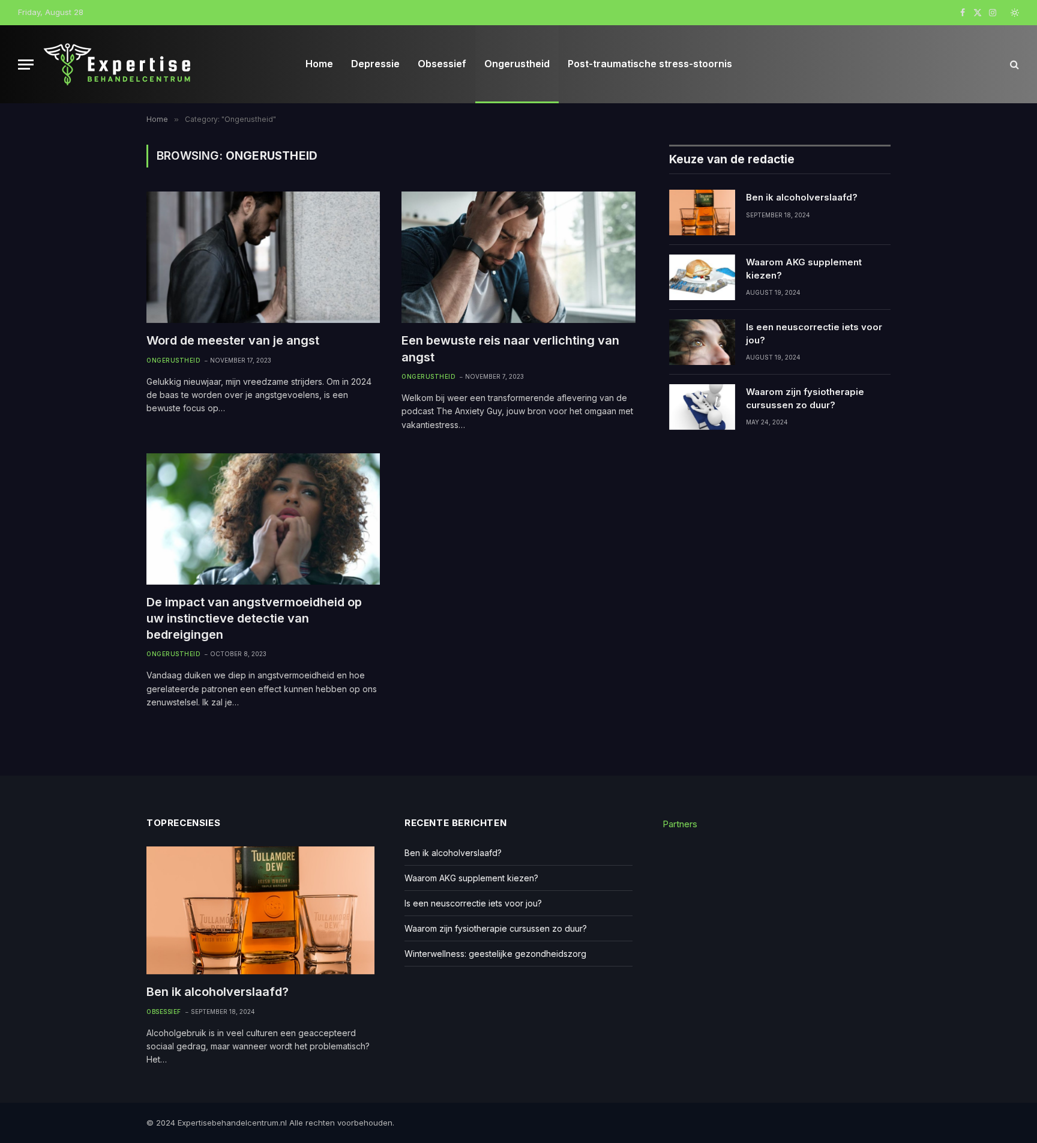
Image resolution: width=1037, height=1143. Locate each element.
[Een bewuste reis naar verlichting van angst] (518, 257)
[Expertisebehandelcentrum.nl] (118, 64)
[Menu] (26, 64)
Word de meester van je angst (232, 340)
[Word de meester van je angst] (263, 257)
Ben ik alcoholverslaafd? (802, 197)
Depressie (375, 64)
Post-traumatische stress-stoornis (650, 64)
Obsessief (442, 64)
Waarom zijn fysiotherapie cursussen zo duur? (805, 398)
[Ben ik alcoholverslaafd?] (702, 212)
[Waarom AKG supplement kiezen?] (702, 277)
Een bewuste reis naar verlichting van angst (510, 348)
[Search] (1013, 64)
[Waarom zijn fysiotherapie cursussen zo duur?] (702, 407)
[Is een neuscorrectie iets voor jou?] (702, 342)
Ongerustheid (517, 64)
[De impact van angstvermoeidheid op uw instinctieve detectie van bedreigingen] (263, 519)
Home (319, 64)
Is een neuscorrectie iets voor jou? (814, 333)
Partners (680, 824)
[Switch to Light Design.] (1013, 12)
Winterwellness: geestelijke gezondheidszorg (495, 953)
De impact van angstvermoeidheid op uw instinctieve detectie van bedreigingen (254, 618)
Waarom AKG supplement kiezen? (804, 268)
